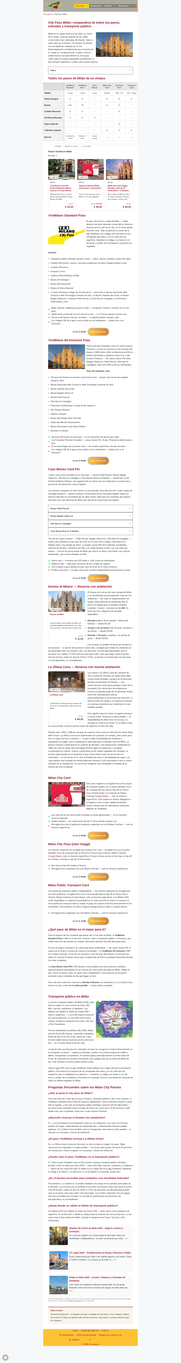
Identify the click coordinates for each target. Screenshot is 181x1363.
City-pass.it (47, 14)
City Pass (79, 6)
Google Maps (101, 796)
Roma (75, 1330)
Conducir (108, 6)
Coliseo (104, 1330)
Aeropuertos (95, 6)
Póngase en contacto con (110, 1335)
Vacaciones (123, 6)
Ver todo (51, 156)
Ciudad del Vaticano (90, 1330)
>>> (127, 1238)
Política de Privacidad (74, 1300)
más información (98, 332)
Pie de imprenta (66, 1335)
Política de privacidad (86, 1335)
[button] (90, 70)
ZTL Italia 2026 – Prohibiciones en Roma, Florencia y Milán (100, 1253)
